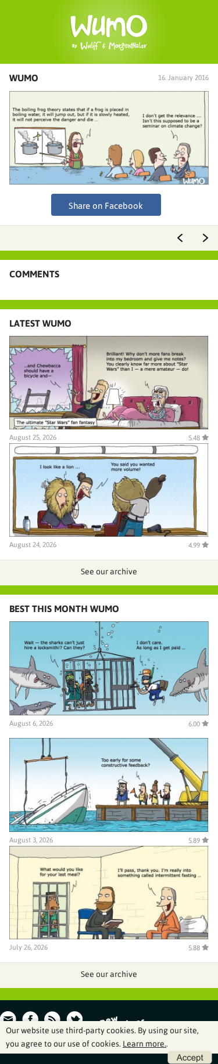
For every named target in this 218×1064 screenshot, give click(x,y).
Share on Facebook (106, 206)
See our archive (109, 571)
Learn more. (144, 1043)
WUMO (23, 78)
